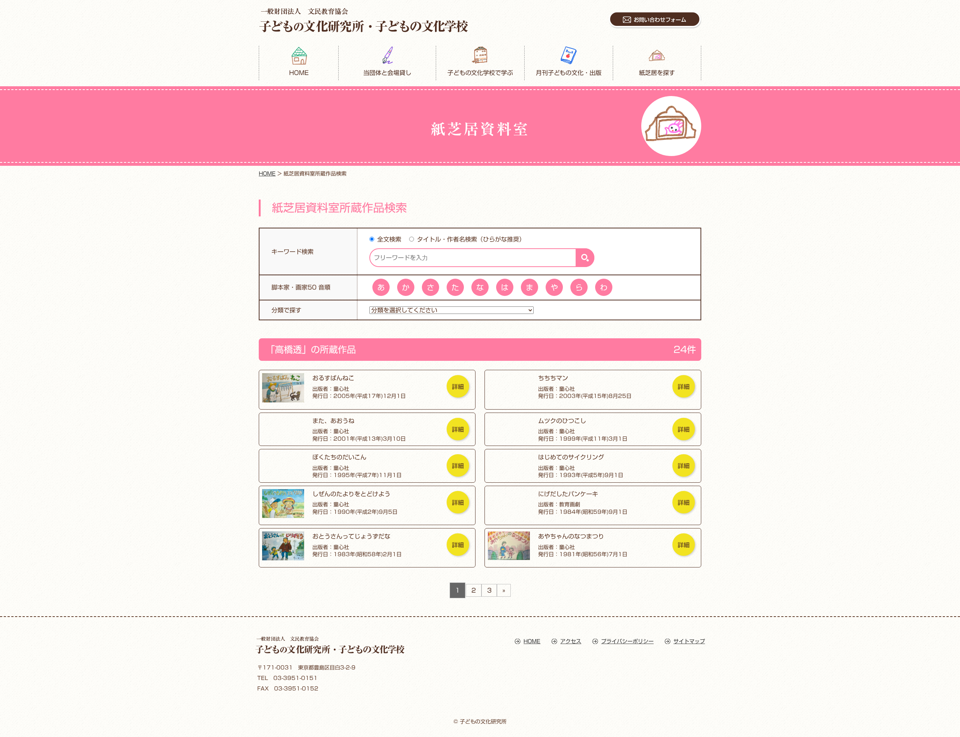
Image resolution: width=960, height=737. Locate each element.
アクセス (570, 641)
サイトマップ (689, 641)
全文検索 (389, 239)
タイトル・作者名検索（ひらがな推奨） (471, 239)
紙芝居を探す (657, 73)
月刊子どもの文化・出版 (569, 73)
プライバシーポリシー (627, 641)
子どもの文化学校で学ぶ (480, 73)
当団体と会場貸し (387, 73)
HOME (299, 73)
